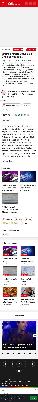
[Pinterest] (25, 364)
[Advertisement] (19, 27)
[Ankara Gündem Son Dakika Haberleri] (14, 3)
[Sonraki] (34, 335)
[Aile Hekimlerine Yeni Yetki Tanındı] (28, 296)
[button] (30, 3)
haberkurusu (13, 91)
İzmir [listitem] (5, 234)
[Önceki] (3, 335)
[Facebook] (5, 364)
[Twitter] (12, 364)
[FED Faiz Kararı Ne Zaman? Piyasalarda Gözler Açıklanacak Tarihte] (10, 203)
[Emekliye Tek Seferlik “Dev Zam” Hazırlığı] (28, 275)
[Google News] (19, 370)
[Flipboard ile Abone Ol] (27, 105)
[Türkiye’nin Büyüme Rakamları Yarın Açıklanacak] (28, 181)
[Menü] (4, 3)
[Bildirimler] (34, 3)
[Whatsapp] (32, 364)
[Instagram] (19, 364)
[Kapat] (35, 389)
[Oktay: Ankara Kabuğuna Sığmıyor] (19, 335)
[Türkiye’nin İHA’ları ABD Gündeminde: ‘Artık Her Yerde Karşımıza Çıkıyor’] (10, 181)
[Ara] (26, 3)
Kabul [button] (33, 398)
